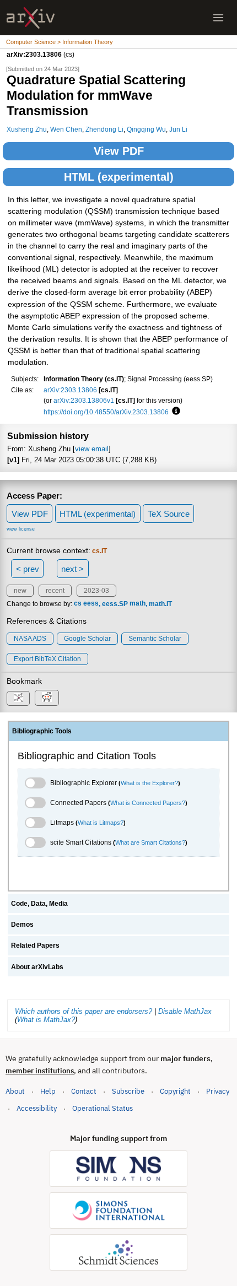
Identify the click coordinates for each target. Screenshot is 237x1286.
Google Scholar (87, 638)
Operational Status (102, 1108)
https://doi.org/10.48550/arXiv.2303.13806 (106, 411)
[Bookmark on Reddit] (47, 698)
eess (91, 604)
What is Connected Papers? (147, 802)
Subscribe (128, 1091)
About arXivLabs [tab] (37, 967)
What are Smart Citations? (150, 842)
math (138, 604)
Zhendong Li (104, 129)
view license (21, 529)
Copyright (175, 1091)
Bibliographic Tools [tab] (42, 731)
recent (55, 591)
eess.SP (115, 604)
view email (92, 449)
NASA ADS (30, 638)
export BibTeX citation (47, 659)
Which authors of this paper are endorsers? (83, 1011)
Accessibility (37, 1108)
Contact (83, 1091)
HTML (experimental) (119, 177)
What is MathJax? (46, 1019)
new (20, 591)
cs (78, 604)
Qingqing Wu (146, 129)
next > (72, 569)
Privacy (217, 1091)
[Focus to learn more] (174, 412)
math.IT (160, 604)
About (15, 1091)
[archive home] (31, 18)
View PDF (119, 151)
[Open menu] (218, 18)
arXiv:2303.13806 (70, 389)
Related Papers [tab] (35, 945)
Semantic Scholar (154, 638)
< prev (27, 569)
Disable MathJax (185, 1011)
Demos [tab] (22, 924)
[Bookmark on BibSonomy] (18, 698)
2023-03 (96, 591)
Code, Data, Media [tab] (39, 903)
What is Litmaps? (100, 822)
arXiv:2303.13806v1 (83, 400)
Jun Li (178, 129)
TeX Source (169, 513)
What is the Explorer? (149, 783)
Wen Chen (66, 129)
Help (48, 1091)
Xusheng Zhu (27, 129)
